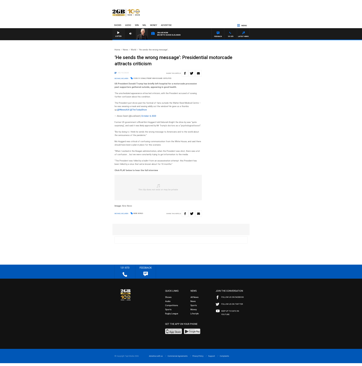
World (133, 49)
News (125, 49)
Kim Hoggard (157, 78)
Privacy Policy (197, 356)
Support (211, 356)
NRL (144, 25)
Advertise (166, 25)
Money (153, 25)
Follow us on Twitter (232, 304)
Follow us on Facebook (232, 297)
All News (194, 297)
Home (117, 49)
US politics (167, 78)
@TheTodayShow (138, 109)
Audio (128, 25)
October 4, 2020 (148, 116)
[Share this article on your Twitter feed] (191, 73)
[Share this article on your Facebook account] (185, 73)
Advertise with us (156, 356)
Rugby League (171, 313)
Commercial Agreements (178, 356)
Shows (117, 25)
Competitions (171, 305)
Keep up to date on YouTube (230, 312)
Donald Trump (146, 78)
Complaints (224, 356)
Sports (168, 309)
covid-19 (136, 78)
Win (137, 25)
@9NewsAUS (123, 109)
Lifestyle (194, 313)
